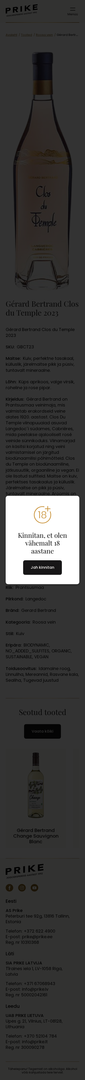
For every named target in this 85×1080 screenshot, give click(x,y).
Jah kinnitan (42, 567)
